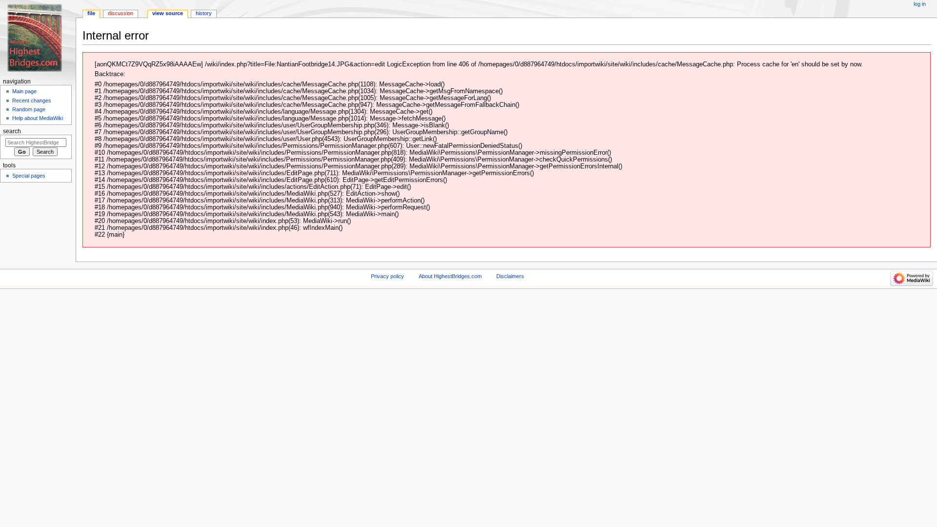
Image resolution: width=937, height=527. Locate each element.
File (91, 13)
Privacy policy (387, 276)
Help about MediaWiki (37, 118)
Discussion (120, 13)
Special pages (28, 176)
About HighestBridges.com (450, 276)
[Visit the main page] (38, 38)
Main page (24, 91)
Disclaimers (510, 276)
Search (12, 131)
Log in (920, 4)
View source (167, 13)
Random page (28, 109)
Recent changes (31, 100)
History (204, 13)
